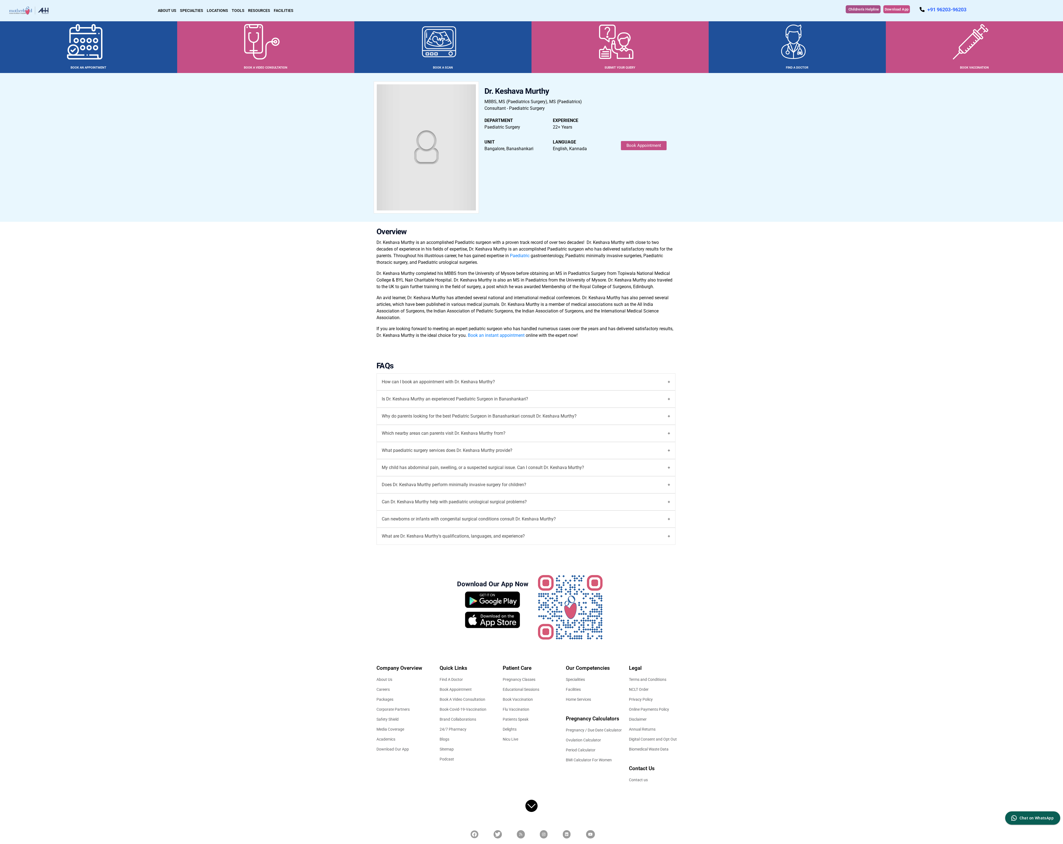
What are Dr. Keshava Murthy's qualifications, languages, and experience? (453, 536)
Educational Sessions (521, 689)
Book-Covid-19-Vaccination (463, 709)
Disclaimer (638, 719)
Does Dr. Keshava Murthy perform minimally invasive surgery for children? (454, 484)
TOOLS (238, 10)
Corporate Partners (393, 709)
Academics (385, 739)
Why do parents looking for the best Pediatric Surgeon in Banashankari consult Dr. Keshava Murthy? (479, 416)
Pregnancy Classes (519, 679)
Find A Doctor (451, 679)
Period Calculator (580, 750)
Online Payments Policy (649, 709)
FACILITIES (283, 10)
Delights (510, 729)
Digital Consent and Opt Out (653, 739)
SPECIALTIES (191, 10)
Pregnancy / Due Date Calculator (594, 730)
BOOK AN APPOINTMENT (88, 67)
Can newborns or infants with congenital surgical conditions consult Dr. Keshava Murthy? (469, 519)
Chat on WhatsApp (1037, 818)
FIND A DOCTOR (797, 67)
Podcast (447, 759)
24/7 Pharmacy (453, 729)
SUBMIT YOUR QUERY (620, 67)
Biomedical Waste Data (649, 749)
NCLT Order (639, 689)
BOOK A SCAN (443, 67)
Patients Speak (515, 719)
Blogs (444, 739)
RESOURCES (259, 10)
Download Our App (392, 749)
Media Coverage (390, 729)
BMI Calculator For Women (589, 760)
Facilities (573, 689)
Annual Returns (642, 729)
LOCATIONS (217, 10)
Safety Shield (387, 719)
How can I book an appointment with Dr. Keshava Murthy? (438, 381)
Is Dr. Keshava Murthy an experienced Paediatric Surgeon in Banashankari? (455, 399)
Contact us (638, 780)
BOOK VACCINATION (974, 67)
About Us (384, 679)
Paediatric (520, 255)
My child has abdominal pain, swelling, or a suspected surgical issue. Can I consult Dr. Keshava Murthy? (483, 467)
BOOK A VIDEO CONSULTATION (265, 67)
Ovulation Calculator (583, 740)
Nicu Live (510, 739)
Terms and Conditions (647, 679)
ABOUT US (167, 10)
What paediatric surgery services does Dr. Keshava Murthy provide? (447, 450)
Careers (383, 689)
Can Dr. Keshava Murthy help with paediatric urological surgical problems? (454, 501)
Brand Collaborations (458, 719)
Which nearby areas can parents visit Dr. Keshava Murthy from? (443, 433)
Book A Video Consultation (462, 699)
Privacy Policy (641, 699)
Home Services (578, 699)
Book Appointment (643, 145)
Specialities (575, 679)
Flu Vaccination (516, 709)
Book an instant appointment (497, 335)
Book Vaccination (518, 699)
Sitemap (447, 749)
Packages (384, 699)
